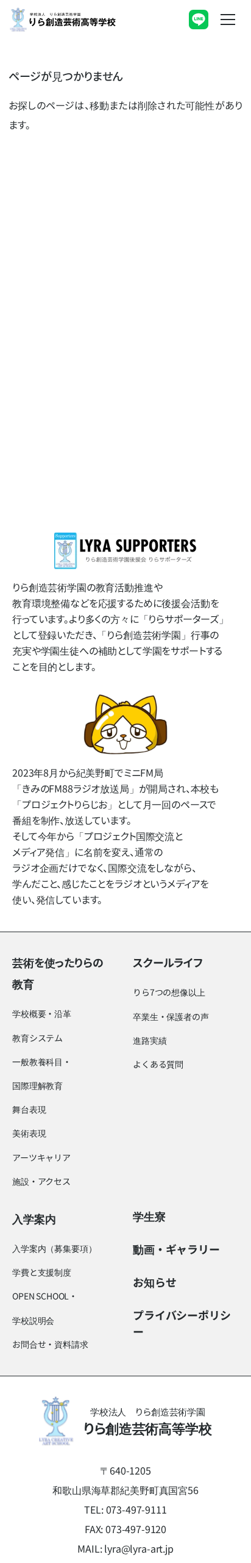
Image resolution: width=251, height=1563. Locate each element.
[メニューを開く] (227, 19)
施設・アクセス (41, 1181)
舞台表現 (29, 1109)
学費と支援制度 (41, 1272)
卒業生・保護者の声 (171, 1016)
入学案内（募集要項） (54, 1248)
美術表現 (29, 1133)
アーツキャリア (41, 1157)
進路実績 (149, 1040)
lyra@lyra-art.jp (138, 1548)
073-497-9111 (136, 1509)
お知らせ (154, 1282)
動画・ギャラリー (176, 1249)
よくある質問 (158, 1064)
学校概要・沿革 (41, 1013)
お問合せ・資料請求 (50, 1344)
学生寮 (149, 1216)
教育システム (37, 1038)
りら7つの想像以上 (169, 992)
